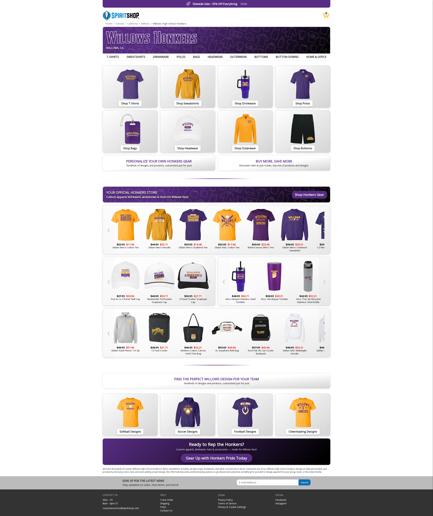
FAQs (163, 507)
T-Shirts (113, 57)
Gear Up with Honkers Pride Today (216, 458)
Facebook (280, 499)
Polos (181, 57)
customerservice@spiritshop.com (121, 508)
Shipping (164, 503)
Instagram (281, 503)
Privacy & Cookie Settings (232, 507)
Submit (305, 482)
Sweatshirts (136, 57)
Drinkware (161, 57)
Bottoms (261, 57)
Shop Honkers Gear (309, 194)
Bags (196, 57)
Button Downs (287, 57)
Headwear (215, 57)
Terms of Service (227, 503)
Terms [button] (244, 3)
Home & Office (316, 57)
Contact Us (166, 510)
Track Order (166, 499)
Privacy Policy (225, 499)
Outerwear (238, 57)
